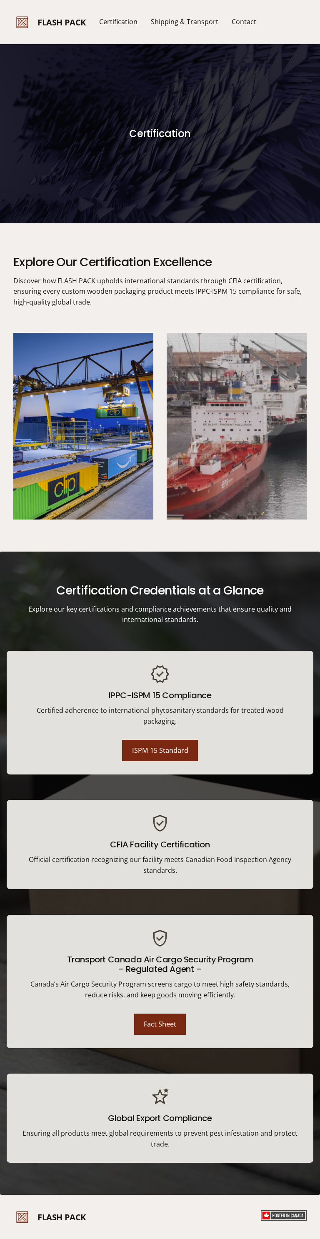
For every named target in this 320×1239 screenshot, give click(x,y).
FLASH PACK (62, 22)
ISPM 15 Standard (160, 750)
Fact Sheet (160, 1024)
